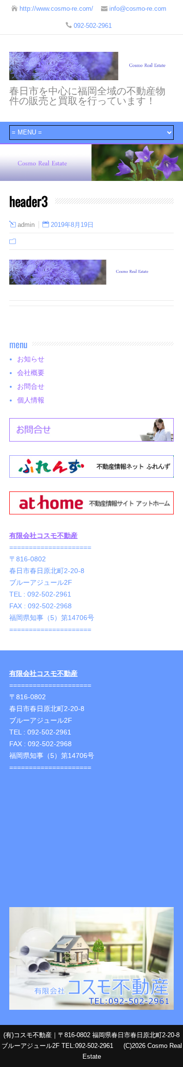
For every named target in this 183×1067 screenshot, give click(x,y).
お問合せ (30, 386)
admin (26, 225)
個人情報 (30, 400)
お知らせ (30, 359)
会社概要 (30, 373)
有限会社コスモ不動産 (43, 535)
